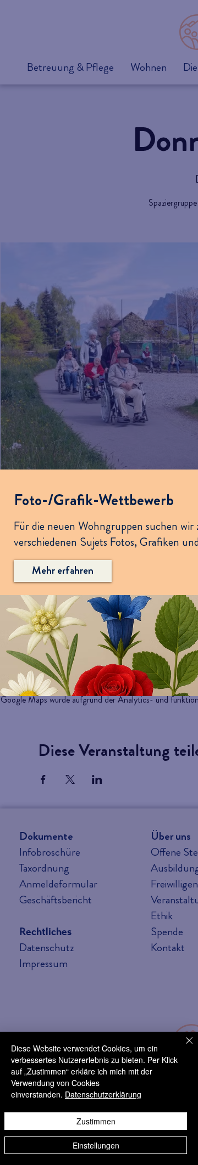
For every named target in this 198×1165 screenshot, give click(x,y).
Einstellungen (96, 1145)
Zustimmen (96, 1121)
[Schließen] (182, 1047)
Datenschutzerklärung (103, 1094)
